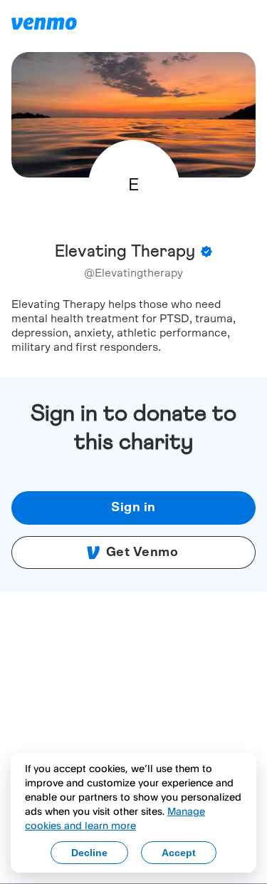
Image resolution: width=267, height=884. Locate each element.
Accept (179, 852)
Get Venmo (142, 552)
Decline (89, 852)
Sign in (133, 507)
